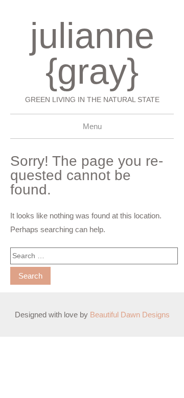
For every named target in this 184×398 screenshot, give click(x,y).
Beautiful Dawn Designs (130, 314)
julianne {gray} (92, 53)
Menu (92, 126)
